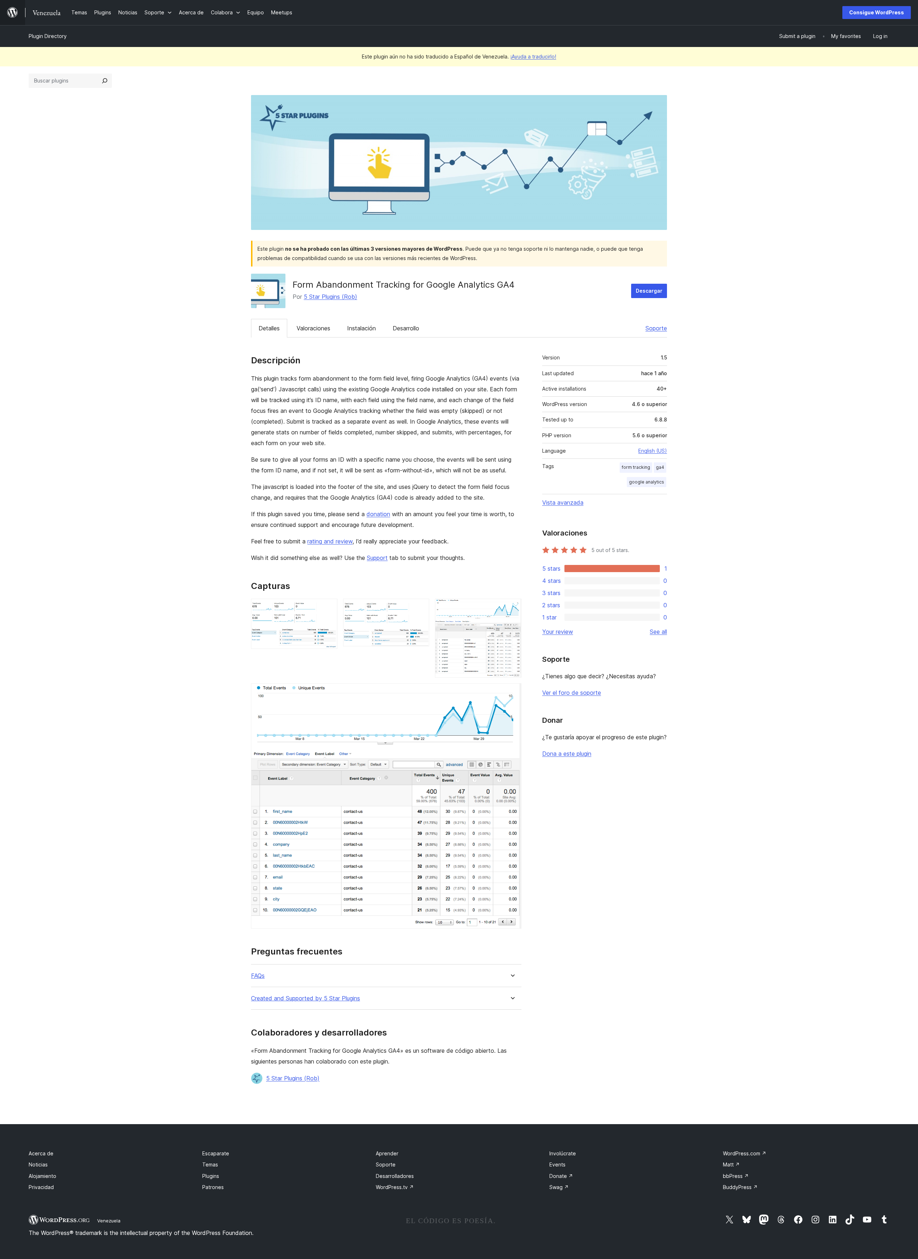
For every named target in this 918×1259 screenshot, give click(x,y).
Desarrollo (406, 328)
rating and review (329, 541)
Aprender (387, 1153)
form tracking (636, 467)
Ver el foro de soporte (571, 692)
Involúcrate (562, 1153)
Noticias (38, 1164)
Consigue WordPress (876, 12)
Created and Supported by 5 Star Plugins (305, 998)
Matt (731, 1164)
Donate (561, 1176)
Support (377, 557)
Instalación (361, 328)
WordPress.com (744, 1153)
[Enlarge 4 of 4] (511, 693)
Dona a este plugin (566, 753)
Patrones (213, 1187)
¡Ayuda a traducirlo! (533, 56)
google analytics (646, 482)
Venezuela (108, 1220)
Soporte (656, 328)
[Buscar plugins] (105, 81)
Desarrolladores (395, 1176)
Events (557, 1164)
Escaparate (215, 1153)
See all (658, 631)
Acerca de (41, 1153)
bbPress (736, 1176)
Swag (559, 1187)
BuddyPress (740, 1187)
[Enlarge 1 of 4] (327, 608)
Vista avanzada (562, 502)
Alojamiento (42, 1176)
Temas (210, 1164)
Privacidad (41, 1187)
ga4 (660, 467)
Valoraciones (313, 328)
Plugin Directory (48, 36)
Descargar (649, 291)
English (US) (652, 451)
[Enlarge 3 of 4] (511, 608)
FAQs (258, 975)
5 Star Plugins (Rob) (330, 296)
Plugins (210, 1176)
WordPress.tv (395, 1187)
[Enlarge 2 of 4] (419, 608)
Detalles (269, 328)
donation (378, 514)
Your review (557, 631)
